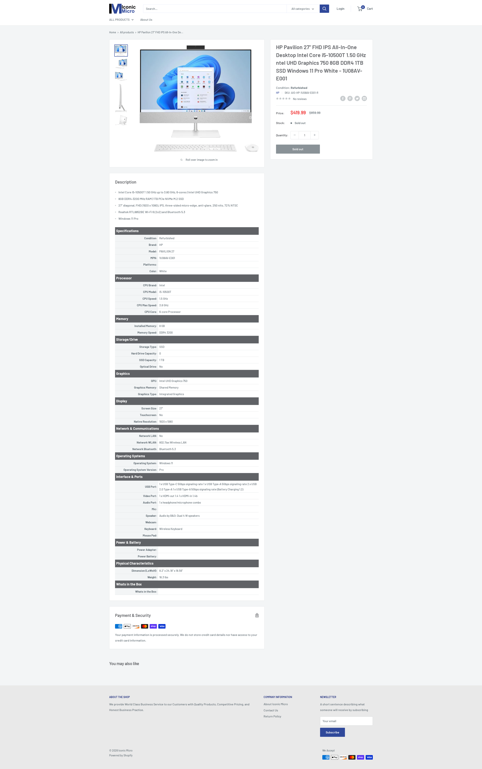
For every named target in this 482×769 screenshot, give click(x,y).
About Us (146, 19)
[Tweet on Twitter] (357, 98)
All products (127, 32)
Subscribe (332, 732)
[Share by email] (364, 98)
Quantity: (282, 135)
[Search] (324, 9)
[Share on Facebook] (342, 98)
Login (340, 8)
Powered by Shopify (121, 755)
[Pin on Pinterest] (350, 98)
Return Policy (272, 716)
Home (112, 32)
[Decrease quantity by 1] (295, 135)
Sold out (297, 149)
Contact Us (271, 710)
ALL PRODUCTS (119, 19)
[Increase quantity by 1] (315, 135)
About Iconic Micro (276, 704)
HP (277, 92)
